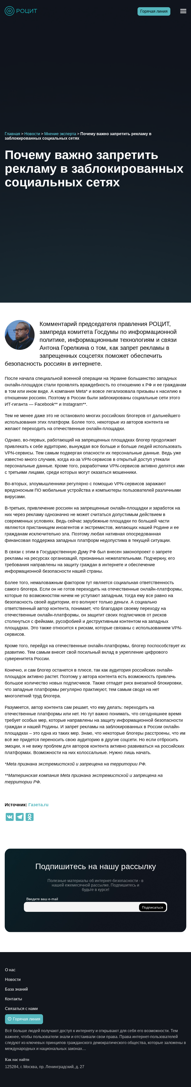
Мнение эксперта (60, 134)
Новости (32, 134)
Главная (12, 134)
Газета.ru (38, 804)
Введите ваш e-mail (42, 899)
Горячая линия (154, 11)
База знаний (16, 989)
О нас (10, 970)
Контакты (13, 999)
